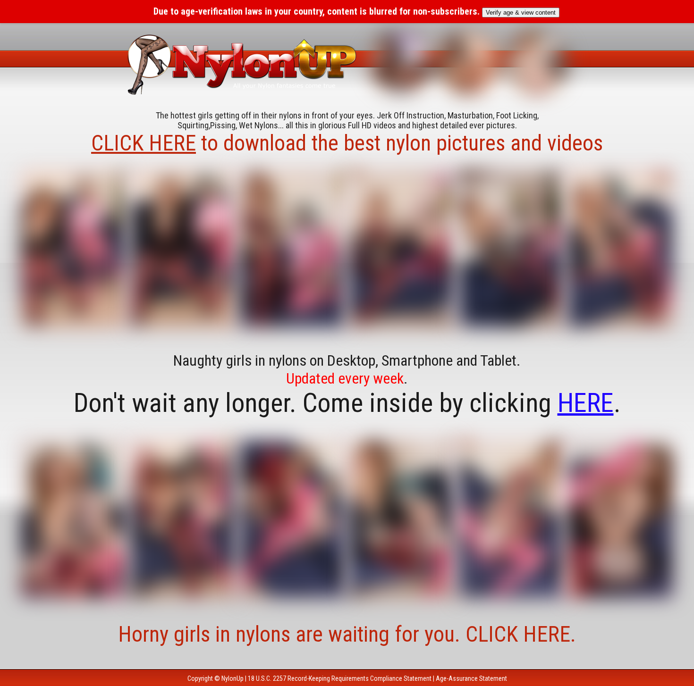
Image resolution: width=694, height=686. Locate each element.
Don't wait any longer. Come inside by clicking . (347, 402)
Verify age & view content (521, 12)
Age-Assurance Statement (471, 678)
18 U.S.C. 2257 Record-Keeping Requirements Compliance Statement (340, 678)
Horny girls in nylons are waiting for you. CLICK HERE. (347, 634)
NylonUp (232, 678)
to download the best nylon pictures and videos (347, 143)
